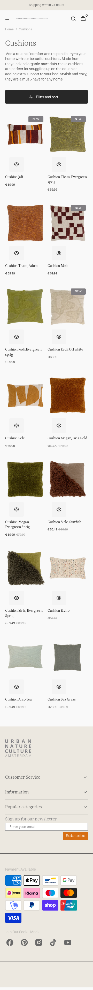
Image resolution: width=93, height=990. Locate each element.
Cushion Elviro (58, 611)
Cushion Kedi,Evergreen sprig (23, 352)
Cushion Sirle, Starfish (64, 522)
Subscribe (75, 835)
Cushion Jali (14, 177)
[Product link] (25, 152)
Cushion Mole (58, 266)
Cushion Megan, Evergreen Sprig (17, 524)
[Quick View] (16, 164)
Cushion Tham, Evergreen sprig (67, 179)
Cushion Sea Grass (61, 699)
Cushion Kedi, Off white (65, 349)
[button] (7, 18)
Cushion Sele (15, 438)
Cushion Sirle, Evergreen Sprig (23, 613)
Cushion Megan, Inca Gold (67, 438)
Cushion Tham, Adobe (21, 266)
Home (9, 29)
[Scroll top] (87, 984)
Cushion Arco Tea (18, 699)
